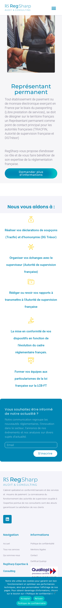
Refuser (39, 598)
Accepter (25, 598)
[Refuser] (55, 593)
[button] (53, 8)
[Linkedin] (7, 519)
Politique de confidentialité (32, 603)
